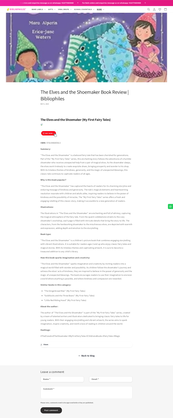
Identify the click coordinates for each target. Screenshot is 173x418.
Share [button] (45, 344)
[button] (38, 9)
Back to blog (88, 355)
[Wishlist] (160, 9)
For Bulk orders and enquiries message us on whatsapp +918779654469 (44, 3)
